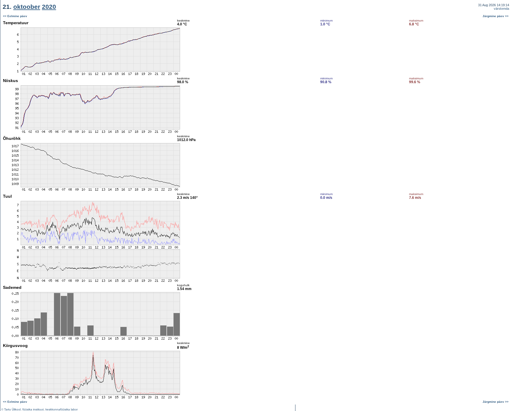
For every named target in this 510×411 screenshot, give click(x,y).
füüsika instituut (33, 409)
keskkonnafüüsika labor (61, 409)
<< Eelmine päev (15, 16)
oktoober (26, 6)
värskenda (501, 8)
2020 (49, 6)
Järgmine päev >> (496, 16)
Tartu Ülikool (12, 409)
